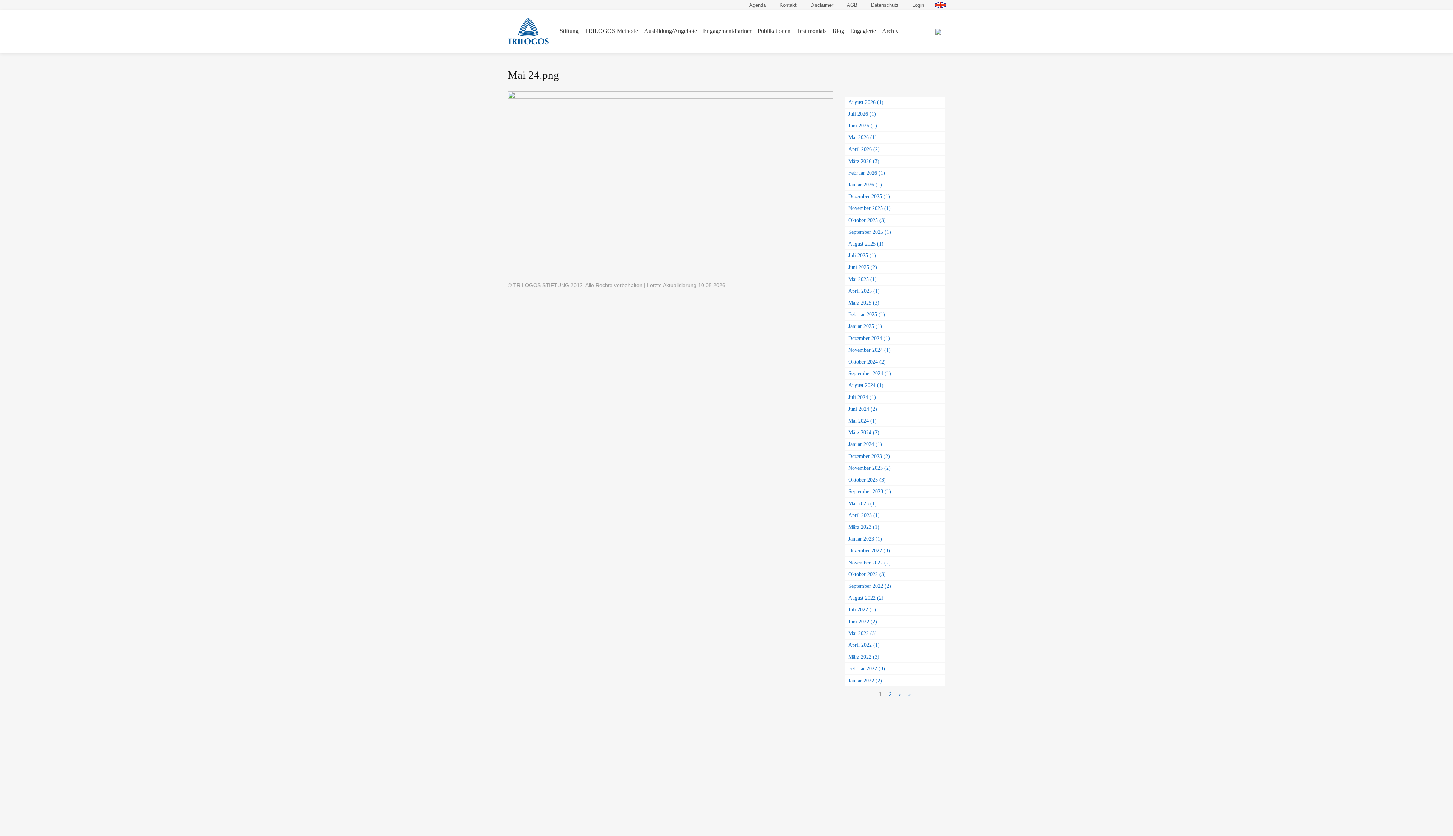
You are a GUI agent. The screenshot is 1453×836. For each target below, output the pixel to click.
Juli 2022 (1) (862, 609)
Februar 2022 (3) (866, 668)
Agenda (757, 5)
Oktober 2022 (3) (867, 574)
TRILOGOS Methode (611, 31)
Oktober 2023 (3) (867, 480)
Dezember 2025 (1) (869, 196)
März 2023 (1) (863, 527)
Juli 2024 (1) (862, 397)
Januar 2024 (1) (865, 444)
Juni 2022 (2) (862, 621)
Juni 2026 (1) (862, 126)
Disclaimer (821, 5)
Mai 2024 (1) (862, 421)
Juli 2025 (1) (862, 255)
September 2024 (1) (869, 373)
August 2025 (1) (866, 244)
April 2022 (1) (864, 645)
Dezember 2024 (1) (869, 338)
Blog (838, 31)
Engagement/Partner (727, 31)
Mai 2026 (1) (862, 137)
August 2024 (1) (866, 385)
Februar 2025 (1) (866, 314)
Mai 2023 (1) (862, 503)
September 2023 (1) (869, 491)
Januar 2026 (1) (865, 185)
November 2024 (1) (869, 350)
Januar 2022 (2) (865, 681)
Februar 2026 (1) (866, 173)
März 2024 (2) (863, 432)
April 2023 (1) (864, 515)
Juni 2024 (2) (862, 409)
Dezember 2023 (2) (869, 456)
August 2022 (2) (866, 598)
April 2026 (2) (864, 149)
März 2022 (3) (863, 657)
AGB (852, 5)
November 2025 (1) (869, 208)
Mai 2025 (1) (862, 279)
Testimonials (811, 31)
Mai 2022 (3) (862, 633)
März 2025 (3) (863, 303)
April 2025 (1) (864, 291)
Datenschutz (885, 5)
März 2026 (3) (863, 161)
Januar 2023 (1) (865, 539)
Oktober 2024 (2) (867, 362)
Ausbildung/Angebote (670, 31)
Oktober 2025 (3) (867, 220)
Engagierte (863, 31)
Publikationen (774, 31)
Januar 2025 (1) (865, 326)
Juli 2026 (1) (862, 114)
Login (918, 5)
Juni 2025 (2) (862, 267)
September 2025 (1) (869, 232)
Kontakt (788, 5)
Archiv (890, 31)
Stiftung (569, 31)
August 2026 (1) (866, 102)
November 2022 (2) (869, 562)
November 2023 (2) (869, 468)
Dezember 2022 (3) (869, 550)
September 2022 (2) (869, 586)
